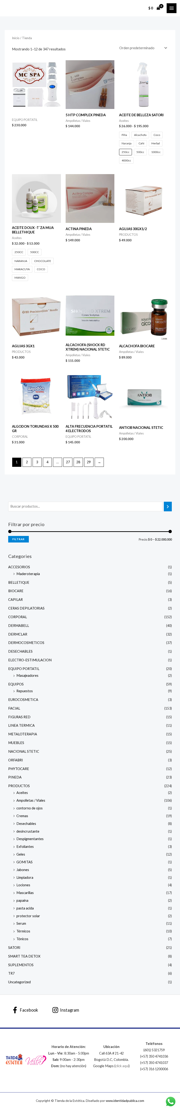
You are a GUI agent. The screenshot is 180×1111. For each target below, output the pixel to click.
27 (68, 462)
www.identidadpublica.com (125, 1101)
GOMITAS (24, 862)
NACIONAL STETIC (23, 751)
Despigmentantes (30, 839)
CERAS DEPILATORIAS (26, 608)
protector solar (28, 916)
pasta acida (25, 908)
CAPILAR (15, 600)
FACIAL (14, 708)
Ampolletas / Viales (30, 800)
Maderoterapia (28, 574)
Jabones (22, 870)
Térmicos (23, 931)
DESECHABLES (20, 651)
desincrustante (27, 831)
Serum (21, 923)
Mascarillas (25, 893)
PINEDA (15, 777)
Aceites (22, 793)
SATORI (14, 948)
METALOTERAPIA (22, 734)
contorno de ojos (29, 808)
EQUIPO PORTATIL (23, 669)
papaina (22, 900)
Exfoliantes (25, 847)
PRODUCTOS (19, 786)
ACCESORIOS (19, 567)
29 (89, 462)
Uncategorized (19, 982)
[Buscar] (168, 506)
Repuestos (24, 691)
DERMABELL (18, 626)
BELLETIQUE (18, 582)
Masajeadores (27, 675)
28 (78, 462)
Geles (20, 854)
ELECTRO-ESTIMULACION (30, 660)
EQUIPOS (16, 684)
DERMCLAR (17, 634)
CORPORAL (17, 617)
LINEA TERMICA (21, 725)
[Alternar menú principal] (171, 8)
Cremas (22, 816)
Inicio (15, 38)
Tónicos (22, 939)
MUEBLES (16, 743)
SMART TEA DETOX (24, 956)
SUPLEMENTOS (21, 965)
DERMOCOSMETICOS (26, 643)
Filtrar (18, 539)
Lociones (23, 885)
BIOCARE (15, 591)
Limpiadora (24, 877)
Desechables (26, 824)
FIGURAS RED (19, 717)
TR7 (11, 973)
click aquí (122, 1066)
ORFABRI (15, 760)
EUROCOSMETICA (23, 700)
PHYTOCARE (18, 769)
